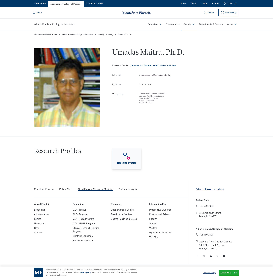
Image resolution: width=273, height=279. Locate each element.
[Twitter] (217, 256)
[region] (136, 272)
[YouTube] (224, 256)
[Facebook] (197, 256)
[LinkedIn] (210, 256)
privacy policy (85, 272)
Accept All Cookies (228, 273)
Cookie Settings (209, 273)
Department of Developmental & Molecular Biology (153, 65)
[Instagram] (204, 256)
